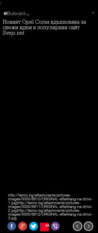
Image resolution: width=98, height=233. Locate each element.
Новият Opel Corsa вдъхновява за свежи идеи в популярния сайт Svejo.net (44, 27)
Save (47, 225)
